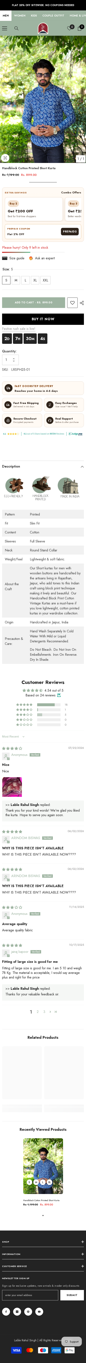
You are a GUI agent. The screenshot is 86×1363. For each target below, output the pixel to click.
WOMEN (19, 16)
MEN (6, 16)
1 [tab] (43, 1215)
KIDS (34, 16)
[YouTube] (39, 1312)
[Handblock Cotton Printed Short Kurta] (43, 1166)
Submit (72, 1295)
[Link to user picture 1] (12, 787)
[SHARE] (81, 303)
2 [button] (38, 1011)
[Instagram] (17, 1312)
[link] (72, 303)
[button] (24, 704)
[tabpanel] (43, 1174)
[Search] (16, 28)
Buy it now (43, 319)
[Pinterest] (28, 1312)
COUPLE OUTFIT (53, 16)
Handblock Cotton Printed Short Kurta (41, 1200)
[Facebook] (6, 1312)
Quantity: (9, 351)
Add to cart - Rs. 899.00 (33, 302)
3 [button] (44, 1011)
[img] (12, 748)
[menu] (4, 28)
